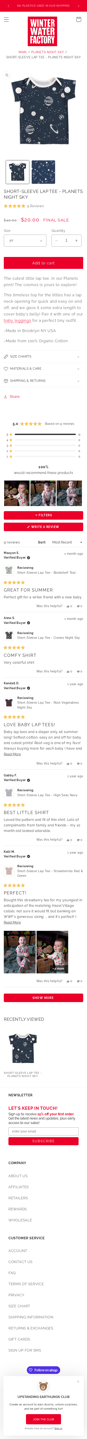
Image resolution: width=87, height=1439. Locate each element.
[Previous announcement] (8, 6)
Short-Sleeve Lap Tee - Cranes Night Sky (48, 637)
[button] (6, 19)
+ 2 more (58, 968)
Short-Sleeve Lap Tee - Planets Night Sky (43, 57)
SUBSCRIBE (43, 1141)
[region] (43, 493)
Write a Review (53, 528)
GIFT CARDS (19, 1339)
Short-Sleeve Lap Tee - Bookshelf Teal (46, 572)
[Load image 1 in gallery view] (17, 172)
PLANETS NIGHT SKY (47, 52)
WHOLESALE (20, 1220)
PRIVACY (16, 1295)
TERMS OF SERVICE (26, 1284)
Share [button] (15, 396)
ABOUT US (18, 1176)
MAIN (23, 52)
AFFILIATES (18, 1187)
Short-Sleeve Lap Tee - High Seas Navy (47, 795)
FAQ (12, 1273)
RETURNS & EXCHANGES (30, 1328)
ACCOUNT (17, 1251)
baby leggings (17, 320)
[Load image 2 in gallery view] (43, 172)
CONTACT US (20, 1262)
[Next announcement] (78, 6)
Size (7, 231)
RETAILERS (18, 1198)
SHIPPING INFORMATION (30, 1317)
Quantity (58, 231)
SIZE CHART (19, 1306)
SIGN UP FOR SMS (24, 1350)
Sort (42, 542)
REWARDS (17, 1209)
